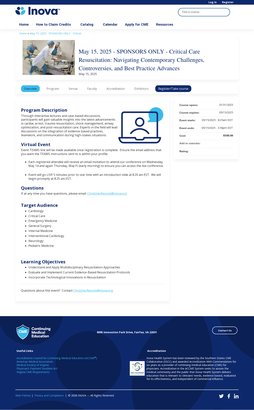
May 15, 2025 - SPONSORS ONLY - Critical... (56, 33)
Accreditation (116, 89)
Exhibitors (141, 89)
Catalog (86, 24)
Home (24, 24)
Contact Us (225, 330)
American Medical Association (35, 361)
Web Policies (23, 395)
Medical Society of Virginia (33, 365)
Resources (164, 24)
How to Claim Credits (53, 24)
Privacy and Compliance (49, 395)
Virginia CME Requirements (33, 372)
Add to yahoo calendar (220, 143)
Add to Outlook (230, 143)
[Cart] (237, 3)
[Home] (48, 11)
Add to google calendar (215, 143)
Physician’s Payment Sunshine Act (37, 368)
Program (52, 89)
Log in (212, 2)
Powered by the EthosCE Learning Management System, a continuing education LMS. (225, 403)
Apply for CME (137, 24)
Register (228, 2)
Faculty (92, 89)
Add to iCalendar (225, 143)
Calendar (110, 24)
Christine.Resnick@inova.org (107, 193)
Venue (73, 89)
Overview (30, 89)
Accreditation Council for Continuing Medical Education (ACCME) (57, 358)
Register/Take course (173, 89)
